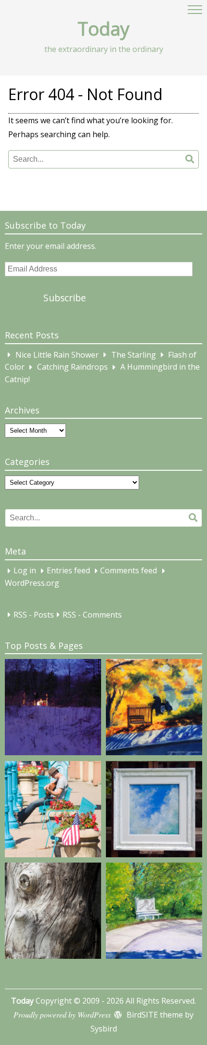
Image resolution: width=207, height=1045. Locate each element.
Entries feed (68, 571)
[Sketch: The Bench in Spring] (154, 913)
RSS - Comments (92, 614)
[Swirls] (53, 913)
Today (103, 28)
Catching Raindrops (72, 367)
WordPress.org (32, 583)
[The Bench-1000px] (154, 709)
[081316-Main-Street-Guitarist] (53, 811)
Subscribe (64, 297)
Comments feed (128, 571)
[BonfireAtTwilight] (53, 709)
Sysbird (104, 1028)
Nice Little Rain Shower (57, 354)
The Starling (133, 354)
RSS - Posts (33, 614)
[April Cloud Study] (154, 811)
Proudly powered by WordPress (62, 1014)
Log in (24, 571)
